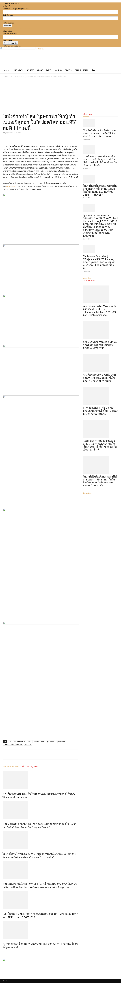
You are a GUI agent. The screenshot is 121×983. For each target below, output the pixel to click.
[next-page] (4, 952)
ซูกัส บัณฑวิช (50, 741)
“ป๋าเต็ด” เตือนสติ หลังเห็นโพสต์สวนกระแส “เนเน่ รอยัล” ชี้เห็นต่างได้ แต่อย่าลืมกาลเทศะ (100, 133)
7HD (10, 741)
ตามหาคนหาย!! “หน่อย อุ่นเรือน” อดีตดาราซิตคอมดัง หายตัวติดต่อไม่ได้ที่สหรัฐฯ (100, 345)
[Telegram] (21, 138)
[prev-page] (3, 952)
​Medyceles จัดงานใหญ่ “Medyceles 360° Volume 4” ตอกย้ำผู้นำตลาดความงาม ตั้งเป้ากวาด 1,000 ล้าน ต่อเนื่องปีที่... (99, 262)
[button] (115, 68)
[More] (26, 138)
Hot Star (30, 70)
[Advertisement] (60, 95)
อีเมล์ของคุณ (7, 40)
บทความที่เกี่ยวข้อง (11, 766)
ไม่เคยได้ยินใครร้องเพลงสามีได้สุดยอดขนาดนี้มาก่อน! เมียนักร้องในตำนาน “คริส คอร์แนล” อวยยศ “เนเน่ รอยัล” (100, 190)
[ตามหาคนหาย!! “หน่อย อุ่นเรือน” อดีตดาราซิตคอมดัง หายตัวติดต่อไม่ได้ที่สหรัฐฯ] (100, 330)
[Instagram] (28, 4)
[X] (30, 4)
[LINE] (15, 138)
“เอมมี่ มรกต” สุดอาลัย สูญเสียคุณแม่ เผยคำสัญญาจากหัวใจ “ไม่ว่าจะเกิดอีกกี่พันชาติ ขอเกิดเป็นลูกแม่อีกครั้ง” (100, 161)
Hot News (18, 70)
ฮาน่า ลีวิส (28, 744)
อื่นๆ (93, 70)
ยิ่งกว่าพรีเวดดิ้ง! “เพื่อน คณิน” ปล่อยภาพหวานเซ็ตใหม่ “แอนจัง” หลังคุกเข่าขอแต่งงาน (100, 410)
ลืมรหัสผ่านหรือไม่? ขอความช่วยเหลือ (16, 28)
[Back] (35, 4)
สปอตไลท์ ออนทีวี (9, 744)
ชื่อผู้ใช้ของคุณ (8, 15)
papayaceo (9, 133)
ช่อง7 (42, 741)
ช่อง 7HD (36, 741)
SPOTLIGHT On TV (19, 741)
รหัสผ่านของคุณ (8, 23)
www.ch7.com (11, 186)
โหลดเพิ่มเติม (88, 493)
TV (11, 77)
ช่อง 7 (29, 741)
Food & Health (81, 70)
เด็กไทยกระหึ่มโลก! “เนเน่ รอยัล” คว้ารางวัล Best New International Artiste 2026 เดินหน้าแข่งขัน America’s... (100, 310)
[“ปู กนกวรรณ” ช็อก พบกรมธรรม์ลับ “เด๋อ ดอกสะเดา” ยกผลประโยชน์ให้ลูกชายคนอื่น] (40, 930)
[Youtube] (31, 4)
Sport (40, 70)
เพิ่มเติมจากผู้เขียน (30, 766)
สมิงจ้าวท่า (19, 744)
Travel (68, 70)
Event (48, 70)
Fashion (58, 70)
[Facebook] (27, 4)
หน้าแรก (7, 70)
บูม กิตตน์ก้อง (61, 741)
